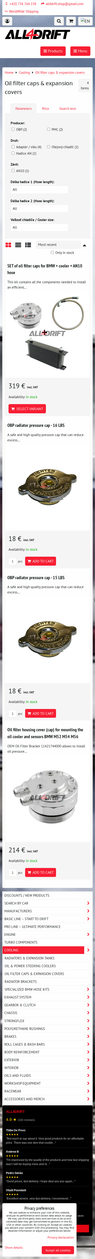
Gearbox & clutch (20, 1005)
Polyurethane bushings (24, 1028)
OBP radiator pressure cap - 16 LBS (36, 425)
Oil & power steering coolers (30, 966)
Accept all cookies (58, 1250)
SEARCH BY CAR (16, 903)
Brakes (10, 1036)
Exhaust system (17, 997)
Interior (11, 1067)
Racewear (12, 1091)
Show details (14, 1247)
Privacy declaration (61, 1237)
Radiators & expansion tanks (29, 958)
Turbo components (20, 942)
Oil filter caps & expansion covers (34, 973)
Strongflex (14, 1020)
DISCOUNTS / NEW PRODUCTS (26, 895)
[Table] (28, 247)
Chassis (10, 1012)
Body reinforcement (21, 1052)
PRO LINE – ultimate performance (32, 926)
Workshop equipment (22, 1083)
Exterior (11, 1060)
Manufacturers (18, 911)
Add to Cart (42, 561)
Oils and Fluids (17, 1075)
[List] (18, 247)
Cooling (11, 950)
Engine (10, 934)
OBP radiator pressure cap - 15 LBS (36, 577)
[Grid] (8, 247)
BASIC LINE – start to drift (26, 918)
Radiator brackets (21, 981)
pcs (19, 561)
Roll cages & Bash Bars (24, 1044)
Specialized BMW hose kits (27, 989)
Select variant (29, 408)
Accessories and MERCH (24, 1099)
